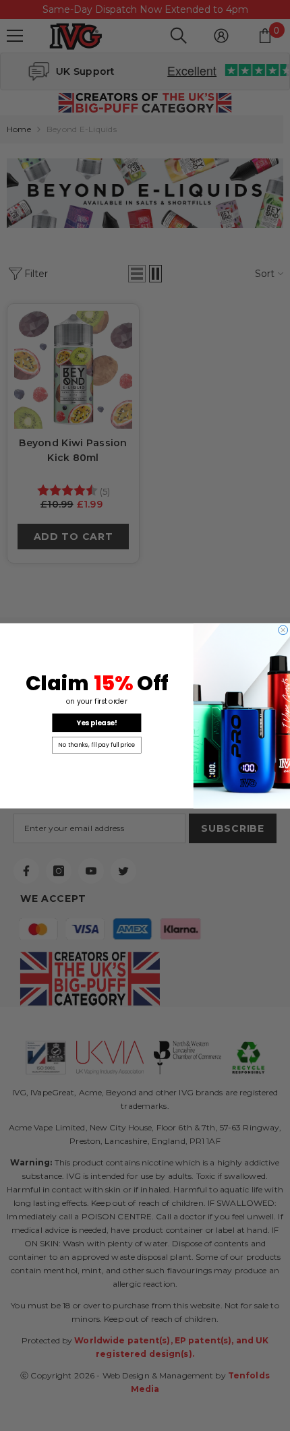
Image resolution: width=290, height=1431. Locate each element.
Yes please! (96, 722)
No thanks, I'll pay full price (96, 745)
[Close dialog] (283, 629)
